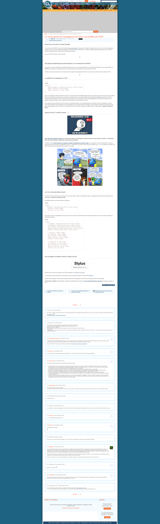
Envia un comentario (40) (108, 285)
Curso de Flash (96, 522)
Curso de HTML (104, 522)
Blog (60, 4)
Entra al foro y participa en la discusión (71, 507)
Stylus (77, 272)
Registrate (107, 517)
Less (80, 272)
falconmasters (52, 385)
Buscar (95, 31)
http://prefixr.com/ (80, 487)
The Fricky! (51, 360)
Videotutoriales (79, 4)
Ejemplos (105, 10)
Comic (87, 4)
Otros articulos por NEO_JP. (55, 40)
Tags (101, 10)
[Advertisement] (80, 21)
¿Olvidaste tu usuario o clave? (63, 1)
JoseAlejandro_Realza (54, 338)
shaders (99, 97)
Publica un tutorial (84, 10)
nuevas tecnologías (73, 48)
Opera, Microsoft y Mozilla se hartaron (54, 138)
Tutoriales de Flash (65, 522)
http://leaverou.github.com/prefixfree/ (80, 343)
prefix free (91, 275)
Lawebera (51, 446)
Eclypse (50, 351)
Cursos (72, 4)
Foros (56, 4)
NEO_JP (53, 38)
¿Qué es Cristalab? (94, 10)
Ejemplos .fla (73, 522)
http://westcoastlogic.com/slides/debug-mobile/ (56, 315)
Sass (83, 272)
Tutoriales (66, 4)
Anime (110, 10)
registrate (93, 1)
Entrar (86, 1)
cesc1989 (51, 474)
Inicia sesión (107, 508)
